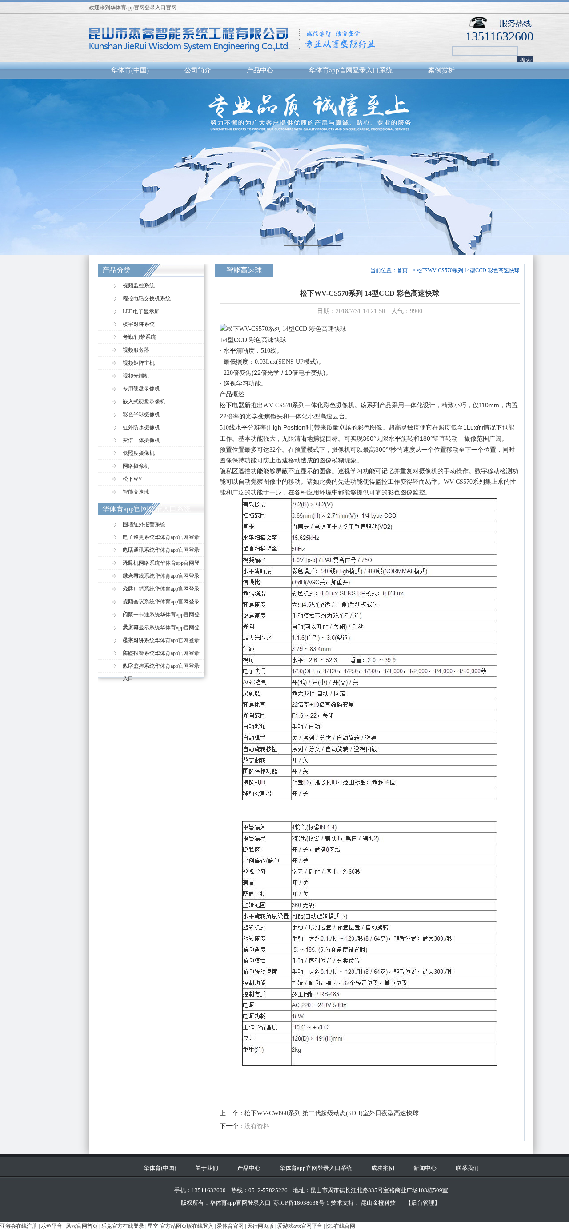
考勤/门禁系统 (139, 337)
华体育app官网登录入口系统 (351, 70)
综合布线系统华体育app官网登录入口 (161, 578)
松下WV (132, 479)
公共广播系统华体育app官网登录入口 (161, 590)
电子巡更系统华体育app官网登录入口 (161, 539)
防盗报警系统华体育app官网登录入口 (161, 655)
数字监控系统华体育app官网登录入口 (161, 668)
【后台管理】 (422, 1202)
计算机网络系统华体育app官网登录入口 (161, 565)
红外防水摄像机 (141, 427)
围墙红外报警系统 (144, 524)
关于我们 (206, 1168)
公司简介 (197, 70)
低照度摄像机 (139, 453)
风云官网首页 (82, 1226)
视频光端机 (136, 376)
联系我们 (467, 1168)
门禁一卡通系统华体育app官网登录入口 (161, 616)
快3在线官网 (340, 1226)
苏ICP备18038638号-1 (301, 1202)
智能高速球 (136, 492)
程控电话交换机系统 (147, 298)
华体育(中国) (130, 70)
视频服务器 (136, 350)
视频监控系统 (139, 285)
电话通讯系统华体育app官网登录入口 (161, 552)
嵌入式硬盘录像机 (144, 401)
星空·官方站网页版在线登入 (180, 1226)
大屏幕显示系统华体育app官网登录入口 (161, 629)
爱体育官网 (230, 1226)
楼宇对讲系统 (139, 324)
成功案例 (382, 1168)
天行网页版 (260, 1226)
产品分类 (116, 270)
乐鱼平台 (51, 1226)
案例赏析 (441, 70)
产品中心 (260, 70)
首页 (402, 270)
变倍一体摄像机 (141, 440)
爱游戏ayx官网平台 (299, 1226)
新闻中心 (425, 1168)
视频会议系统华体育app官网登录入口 (161, 603)
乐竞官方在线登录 (122, 1226)
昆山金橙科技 (378, 1202)
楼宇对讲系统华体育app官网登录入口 (161, 642)
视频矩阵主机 (139, 363)
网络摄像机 (136, 466)
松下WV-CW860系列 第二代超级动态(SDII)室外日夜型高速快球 (331, 1113)
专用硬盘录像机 (141, 389)
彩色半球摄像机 (141, 414)
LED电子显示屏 (141, 311)
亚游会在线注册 (18, 1226)
